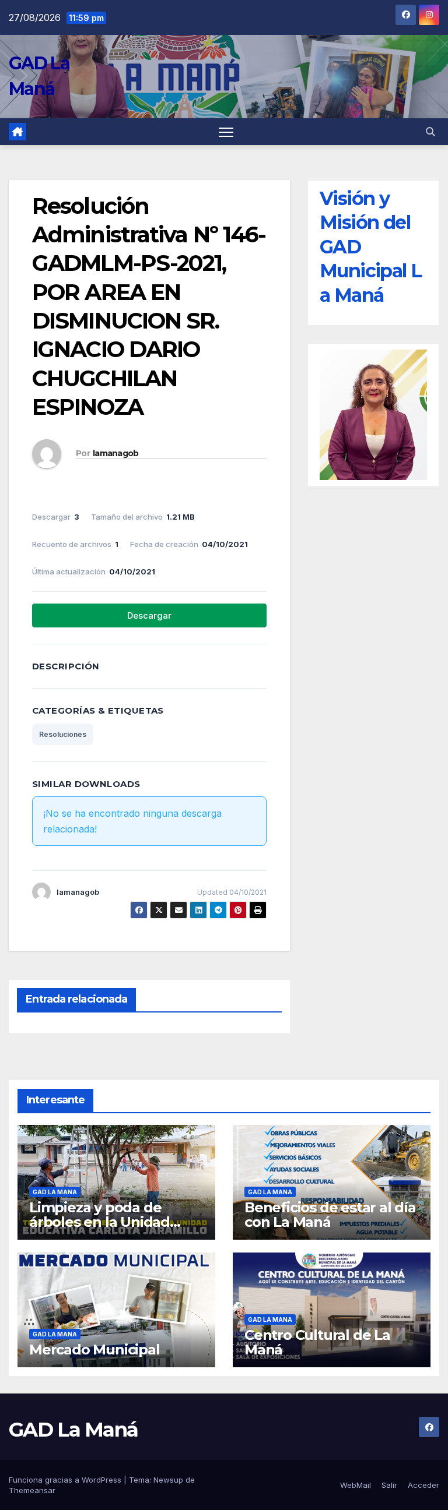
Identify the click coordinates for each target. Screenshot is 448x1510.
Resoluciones (62, 734)
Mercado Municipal (94, 1349)
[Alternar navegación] (226, 132)
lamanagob (116, 453)
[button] (430, 131)
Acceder (423, 1485)
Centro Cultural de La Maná (317, 1342)
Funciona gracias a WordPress (66, 1479)
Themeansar (32, 1490)
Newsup (168, 1479)
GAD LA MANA (55, 1191)
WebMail (355, 1485)
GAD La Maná (73, 1429)
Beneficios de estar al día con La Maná (330, 1214)
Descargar (149, 615)
